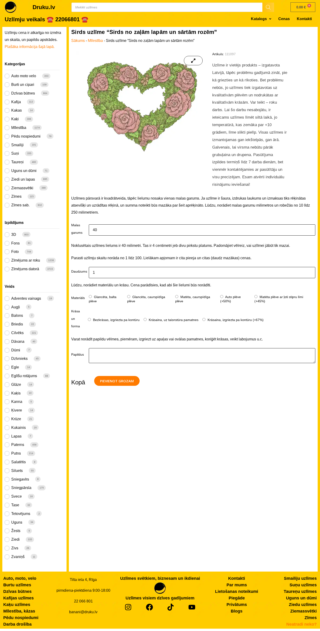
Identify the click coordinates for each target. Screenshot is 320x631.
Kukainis (18, 428)
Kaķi (15, 119)
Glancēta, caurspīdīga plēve (146, 299)
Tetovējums (20, 514)
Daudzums (79, 271)
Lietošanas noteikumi (236, 591)
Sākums (78, 41)
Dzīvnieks (19, 359)
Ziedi (15, 539)
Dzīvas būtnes (23, 93)
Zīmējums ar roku (25, 260)
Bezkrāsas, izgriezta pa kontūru (116, 320)
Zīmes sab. (20, 205)
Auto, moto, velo (19, 578)
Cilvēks (17, 333)
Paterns (17, 445)
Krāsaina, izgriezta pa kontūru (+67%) (235, 320)
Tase (15, 505)
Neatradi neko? (301, 624)
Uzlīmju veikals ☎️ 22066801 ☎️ (46, 19)
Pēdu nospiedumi (26, 136)
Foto (15, 252)
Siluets (17, 471)
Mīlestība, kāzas (19, 611)
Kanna (16, 402)
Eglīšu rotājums (24, 376)
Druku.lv (44, 7)
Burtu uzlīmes (17, 585)
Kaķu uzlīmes (16, 604)
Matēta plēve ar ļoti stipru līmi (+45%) (278, 299)
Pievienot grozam (117, 381)
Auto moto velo (23, 76)
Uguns (16, 522)
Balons (17, 315)
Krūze (16, 419)
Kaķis (16, 393)
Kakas (16, 110)
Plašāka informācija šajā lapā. (30, 47)
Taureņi (17, 162)
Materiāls (78, 298)
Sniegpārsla (21, 488)
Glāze (16, 385)
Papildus (77, 354)
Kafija (16, 102)
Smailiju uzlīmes (300, 578)
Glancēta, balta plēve (102, 299)
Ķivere (16, 410)
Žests (15, 531)
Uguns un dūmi (24, 171)
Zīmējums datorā (25, 269)
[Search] (268, 7)
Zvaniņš (18, 557)
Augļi (15, 307)
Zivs (14, 548)
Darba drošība (17, 624)
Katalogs (259, 19)
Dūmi (15, 350)
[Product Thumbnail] (193, 60)
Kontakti (304, 19)
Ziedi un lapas (23, 179)
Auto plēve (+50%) (230, 299)
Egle (15, 367)
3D (13, 235)
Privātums (237, 604)
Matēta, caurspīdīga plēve (192, 299)
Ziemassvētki (22, 188)
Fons (15, 243)
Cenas (284, 19)
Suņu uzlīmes (303, 585)
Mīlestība (18, 128)
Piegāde (237, 598)
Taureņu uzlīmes (300, 591)
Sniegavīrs (20, 479)
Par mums (237, 585)
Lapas (16, 436)
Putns (16, 453)
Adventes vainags (26, 298)
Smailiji (17, 145)
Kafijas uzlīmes (18, 598)
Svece (16, 496)
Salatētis (18, 462)
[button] (261, 19)
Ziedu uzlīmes (303, 604)
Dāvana (17, 341)
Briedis (17, 324)
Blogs (236, 611)
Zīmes (16, 196)
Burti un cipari (22, 85)
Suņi (15, 153)
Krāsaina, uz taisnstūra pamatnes (173, 320)
